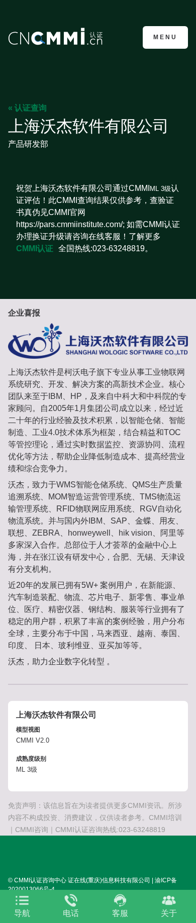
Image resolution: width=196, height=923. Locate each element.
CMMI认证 (34, 248)
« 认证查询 (27, 108)
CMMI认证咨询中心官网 (57, 36)
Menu (165, 37)
